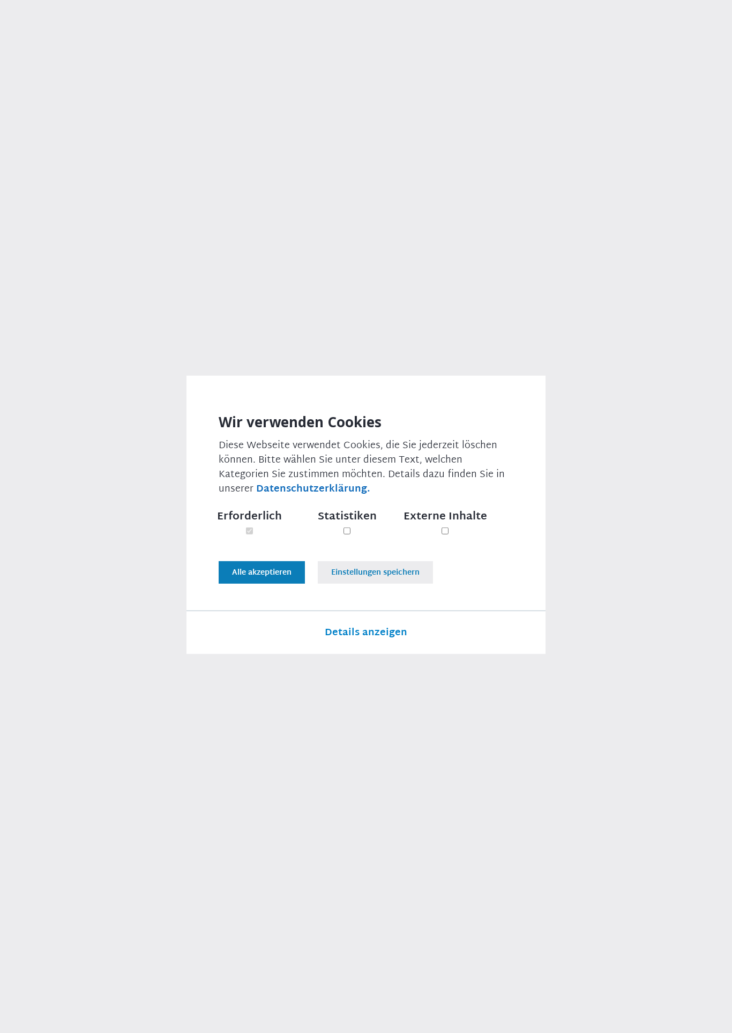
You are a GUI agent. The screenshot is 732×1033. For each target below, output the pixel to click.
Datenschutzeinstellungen (560, 1017)
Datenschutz (467, 1017)
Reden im (570, 585)
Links (639, 1017)
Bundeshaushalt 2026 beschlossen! (577, 803)
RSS (675, 1017)
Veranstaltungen (445, 23)
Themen (201, 23)
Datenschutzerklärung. (313, 489)
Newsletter (366, 23)
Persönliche (575, 569)
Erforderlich (249, 516)
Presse (309, 23)
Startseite (65, 78)
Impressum (402, 1017)
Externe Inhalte (445, 516)
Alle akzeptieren (262, 572)
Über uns (256, 23)
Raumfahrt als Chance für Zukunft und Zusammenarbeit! (147, 811)
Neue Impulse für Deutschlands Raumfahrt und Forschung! (353, 811)
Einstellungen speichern (375, 572)
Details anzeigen (366, 632)
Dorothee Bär (183, 78)
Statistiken (347, 516)
